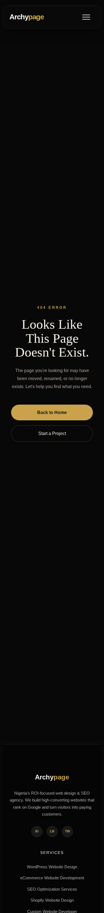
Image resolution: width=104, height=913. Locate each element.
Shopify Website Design (52, 900)
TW (67, 831)
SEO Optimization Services (52, 889)
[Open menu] (86, 17)
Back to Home (52, 412)
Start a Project (52, 433)
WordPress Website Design (52, 866)
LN (52, 831)
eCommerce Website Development (52, 877)
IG (37, 831)
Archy (26, 17)
